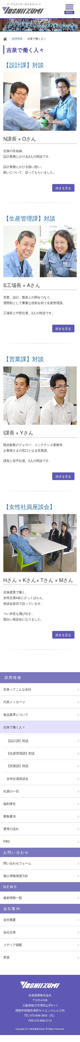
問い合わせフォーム (17, 863)
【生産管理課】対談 (21, 753)
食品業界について (15, 714)
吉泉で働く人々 (14, 727)
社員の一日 (11, 791)
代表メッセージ (14, 701)
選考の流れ (11, 828)
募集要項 (9, 816)
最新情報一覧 (12, 897)
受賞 (6, 957)
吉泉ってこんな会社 (17, 689)
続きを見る (63, 188)
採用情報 (17, 38)
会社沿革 (9, 932)
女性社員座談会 (17, 778)
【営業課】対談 (17, 765)
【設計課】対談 (17, 740)
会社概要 (9, 919)
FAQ (6, 841)
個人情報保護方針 (15, 875)
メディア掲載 (12, 944)
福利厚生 (9, 803)
